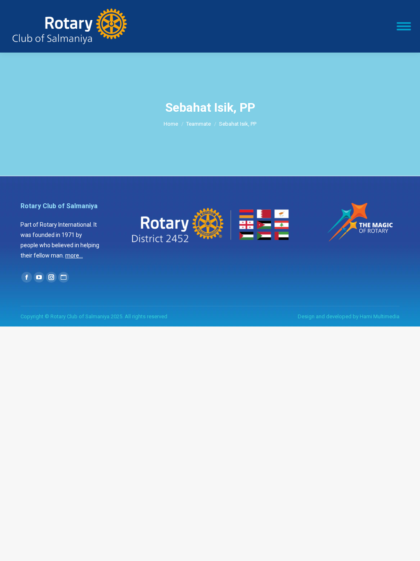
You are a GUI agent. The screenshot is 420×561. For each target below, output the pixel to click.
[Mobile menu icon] (404, 26)
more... (74, 255)
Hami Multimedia (379, 316)
